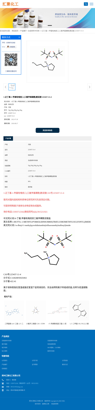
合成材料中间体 (33, 31)
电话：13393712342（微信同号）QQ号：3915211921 (22, 383)
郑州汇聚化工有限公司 (36, 401)
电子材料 (4, 347)
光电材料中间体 (6, 341)
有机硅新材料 (52, 344)
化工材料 (4, 351)
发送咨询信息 (47, 130)
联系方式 (65, 364)
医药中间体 (51, 351)
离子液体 (4, 344)
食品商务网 (54, 404)
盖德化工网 (45, 404)
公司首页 (4, 360)
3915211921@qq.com (17, 387)
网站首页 (15, 31)
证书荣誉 (35, 364)
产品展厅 (23, 31)
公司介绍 (35, 360)
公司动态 (65, 360)
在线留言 (4, 368)
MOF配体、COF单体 (54, 347)
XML (63, 401)
